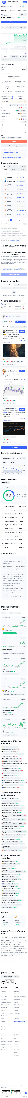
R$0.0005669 (14, 844)
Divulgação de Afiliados (14, 240)
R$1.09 (10, 886)
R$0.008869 (14, 871)
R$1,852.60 (14, 823)
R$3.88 (9, 897)
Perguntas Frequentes (7, 1047)
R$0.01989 (12, 905)
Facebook (16, 1049)
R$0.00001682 (12, 890)
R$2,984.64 (11, 893)
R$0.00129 (11, 839)
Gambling (19, 137)
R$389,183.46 (11, 863)
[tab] (21, 56)
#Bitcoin (5, 412)
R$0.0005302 (12, 841)
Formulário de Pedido (6, 1041)
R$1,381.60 (14, 815)
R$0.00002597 (12, 900)
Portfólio (3, 1021)
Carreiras (16, 1018)
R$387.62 (12, 879)
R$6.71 (9, 868)
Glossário (3, 1049)
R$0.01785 (11, 828)
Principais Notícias (6, 1002)
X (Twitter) (16, 1038)
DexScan (3, 1010)
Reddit (15, 1052)
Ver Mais (24, 304)
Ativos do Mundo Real (7, 1013)
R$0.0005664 (12, 850)
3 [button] (16, 220)
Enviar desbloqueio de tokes (10, 154)
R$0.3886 (11, 902)
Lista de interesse (5, 1024)
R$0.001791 (14, 831)
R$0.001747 (13, 826)
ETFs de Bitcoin (5, 1005)
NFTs (2, 1018)
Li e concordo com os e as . (14, 270)
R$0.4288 (11, 888)
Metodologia (17, 1015)
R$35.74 (9, 866)
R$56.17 (10, 883)
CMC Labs (4, 996)
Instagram (16, 1047)
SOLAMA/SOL (20, 177)
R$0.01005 (11, 861)
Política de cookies (19, 1005)
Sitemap (3, 1029)
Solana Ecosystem (11, 137)
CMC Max (3, 999)
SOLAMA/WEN (20, 185)
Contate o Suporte (6, 1044)
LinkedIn (16, 1055)
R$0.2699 (14, 834)
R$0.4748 (9, 881)
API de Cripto (4, 1007)
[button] (8, 220)
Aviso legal (17, 1013)
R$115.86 (14, 819)
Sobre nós (16, 991)
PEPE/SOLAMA (20, 197)
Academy (3, 991)
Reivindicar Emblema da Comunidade (12, 157)
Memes (3, 137)
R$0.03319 (13, 808)
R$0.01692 (12, 800)
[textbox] (16, 317)
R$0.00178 (12, 812)
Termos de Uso (18, 994)
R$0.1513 (10, 907)
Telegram (16, 1044)
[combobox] (14, 59)
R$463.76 (10, 876)
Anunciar (3, 994)
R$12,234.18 (11, 874)
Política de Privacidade (20, 996)
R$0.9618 (10, 895)
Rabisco (3, 1026)
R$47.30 (14, 847)
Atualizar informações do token (11, 152)
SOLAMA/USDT (21, 181)
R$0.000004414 (12, 837)
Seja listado (4, 1038)
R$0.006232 (12, 810)
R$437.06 (10, 798)
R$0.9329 (10, 803)
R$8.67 (13, 805)
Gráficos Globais (5, 1015)
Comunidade (17, 1041)
